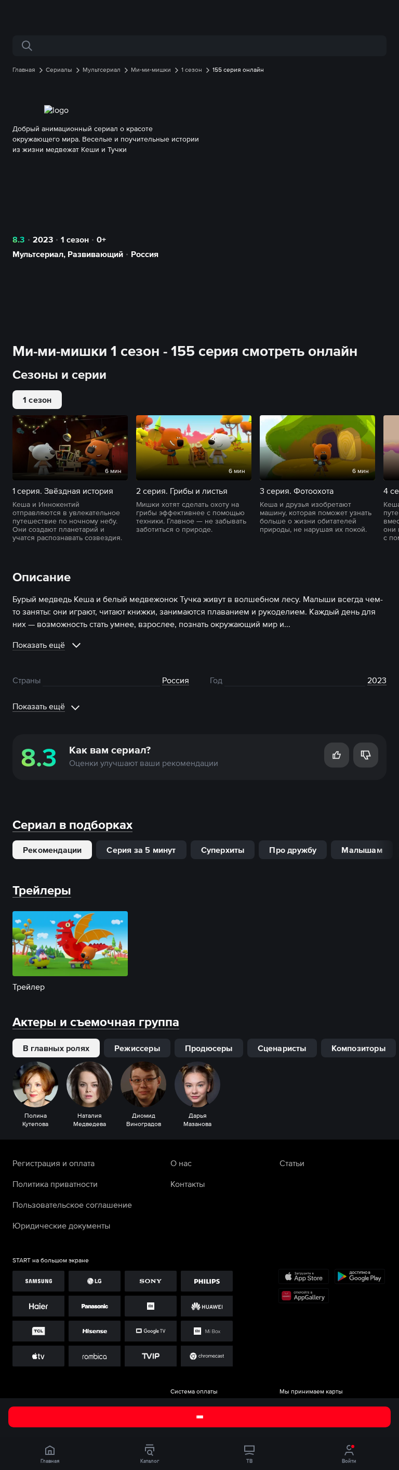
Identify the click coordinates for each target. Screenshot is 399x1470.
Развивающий (95, 254)
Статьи (292, 1163)
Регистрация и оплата (53, 1163)
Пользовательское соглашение (72, 1204)
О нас (181, 1163)
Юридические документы (61, 1225)
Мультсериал (37, 254)
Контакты (187, 1183)
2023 (43, 239)
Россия (144, 254)
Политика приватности (55, 1183)
